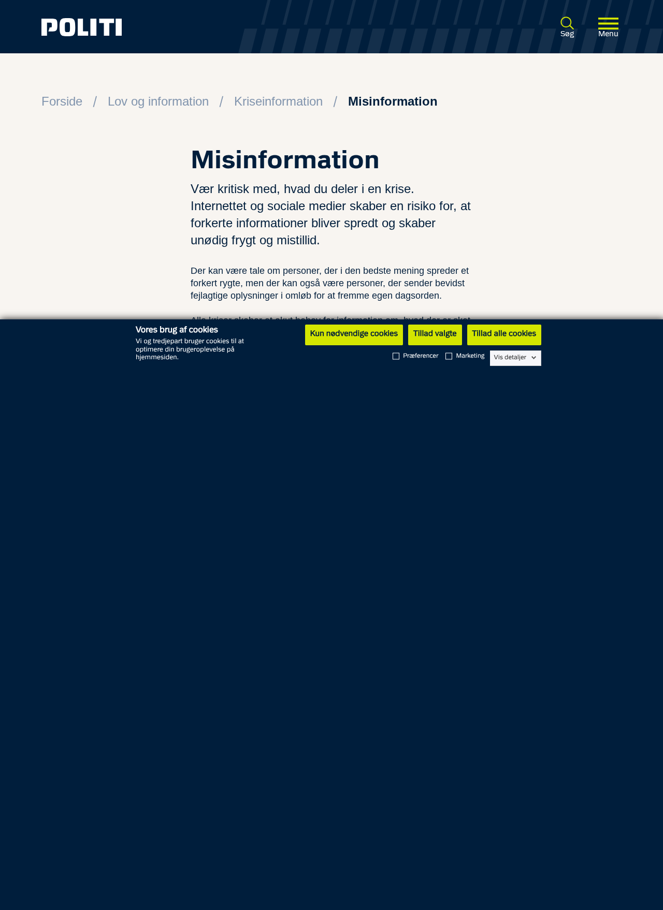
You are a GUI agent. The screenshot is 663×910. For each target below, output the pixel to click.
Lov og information (158, 101)
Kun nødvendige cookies (354, 334)
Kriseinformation (278, 101)
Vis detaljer (510, 358)
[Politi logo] (157, 27)
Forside (61, 101)
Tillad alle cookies (504, 334)
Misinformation (393, 101)
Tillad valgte (435, 334)
